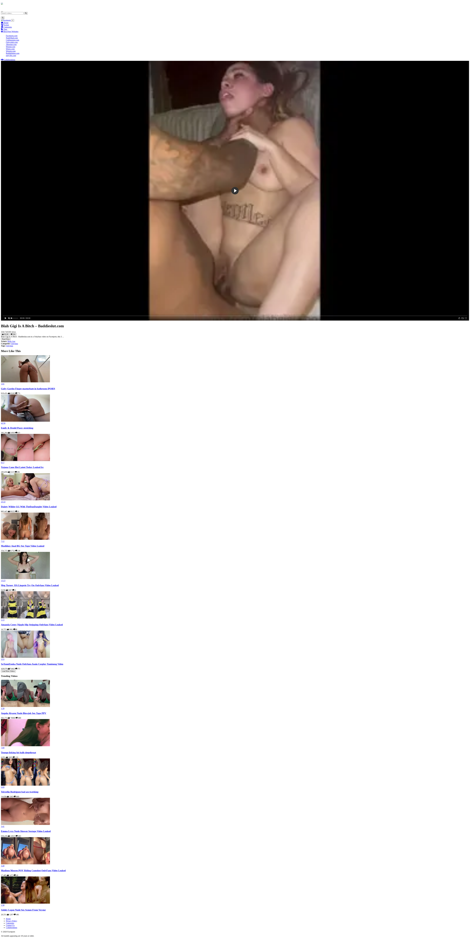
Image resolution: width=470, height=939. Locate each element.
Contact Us (10, 925)
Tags (5, 29)
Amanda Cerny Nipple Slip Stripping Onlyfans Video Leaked (32, 624)
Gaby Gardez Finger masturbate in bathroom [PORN (28, 388)
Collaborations (9, 60)
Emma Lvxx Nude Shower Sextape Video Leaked (26, 831)
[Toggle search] (3, 18)
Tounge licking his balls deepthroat (18, 752)
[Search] (26, 13)
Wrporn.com (11, 51)
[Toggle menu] (2, 11)
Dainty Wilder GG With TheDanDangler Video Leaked (29, 506)
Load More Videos (8, 671)
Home (5, 23)
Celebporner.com (12, 40)
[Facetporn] (10, 5)
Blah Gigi (11, 341)
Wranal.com (10, 47)
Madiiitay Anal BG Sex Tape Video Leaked (22, 546)
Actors (6, 25)
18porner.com (11, 44)
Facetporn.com (11, 36)
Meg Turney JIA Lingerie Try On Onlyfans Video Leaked (30, 585)
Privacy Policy (11, 921)
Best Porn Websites (10, 31)
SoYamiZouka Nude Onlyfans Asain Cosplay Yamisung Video (32, 664)
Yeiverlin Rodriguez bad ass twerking (19, 792)
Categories (7, 27)
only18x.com (11, 55)
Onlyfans (14, 344)
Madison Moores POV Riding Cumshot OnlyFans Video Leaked (33, 870)
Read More (6, 339)
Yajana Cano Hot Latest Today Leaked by (22, 467)
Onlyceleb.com (12, 42)
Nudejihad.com (12, 38)
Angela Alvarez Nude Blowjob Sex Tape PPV (23, 713)
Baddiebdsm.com (12, 53)
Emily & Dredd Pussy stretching (17, 428)
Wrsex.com (10, 49)
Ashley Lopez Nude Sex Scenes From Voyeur (23, 910)
